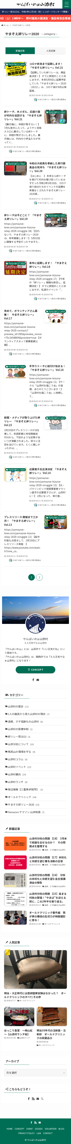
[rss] (33, 1098)
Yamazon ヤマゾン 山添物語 (26, 812)
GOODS (39, 1128)
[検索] (42, 1098)
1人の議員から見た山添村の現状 (28, 714)
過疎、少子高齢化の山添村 (25, 721)
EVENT (30, 1128)
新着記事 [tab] (20, 50)
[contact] (37, 680)
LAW (39, 1133)
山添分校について (21, 744)
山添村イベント (19, 766)
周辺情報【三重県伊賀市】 (25, 789)
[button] (66, 4)
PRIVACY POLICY (26, 1133)
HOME (10, 1128)
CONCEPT (36, 669)
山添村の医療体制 (20, 729)
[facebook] (33, 680)
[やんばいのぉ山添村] (35, 4)
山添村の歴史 (18, 706)
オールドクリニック (22, 797)
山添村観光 (17, 774)
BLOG (61, 1128)
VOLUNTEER (51, 1128)
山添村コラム (17, 759)
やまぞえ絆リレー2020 (23, 804)
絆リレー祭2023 (19, 736)
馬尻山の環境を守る (21, 751)
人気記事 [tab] (50, 50)
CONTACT (48, 1133)
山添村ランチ (17, 782)
